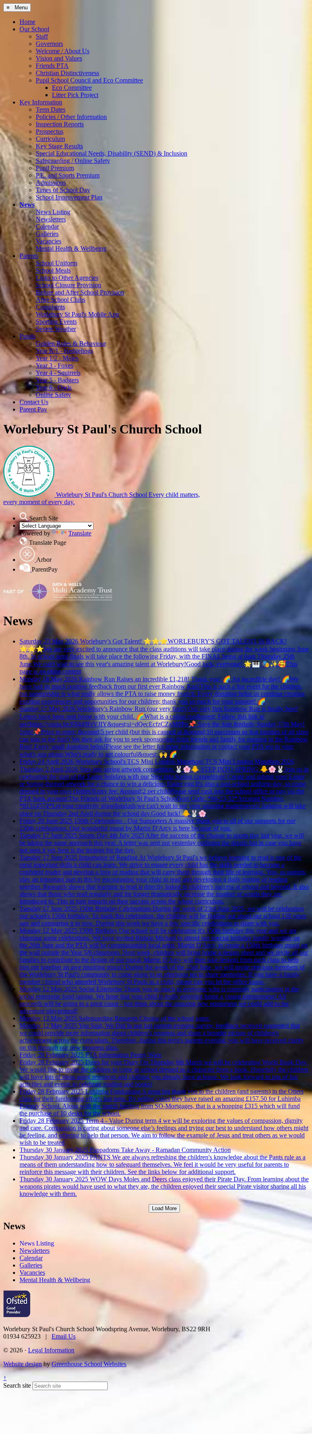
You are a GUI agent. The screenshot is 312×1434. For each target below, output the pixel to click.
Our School (34, 29)
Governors (49, 43)
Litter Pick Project (75, 94)
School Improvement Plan (69, 197)
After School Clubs (60, 299)
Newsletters (51, 219)
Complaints (50, 306)
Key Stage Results (59, 146)
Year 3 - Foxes (54, 365)
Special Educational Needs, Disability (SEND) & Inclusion (111, 153)
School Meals (53, 270)
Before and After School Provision (80, 292)
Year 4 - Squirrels (58, 372)
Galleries (47, 233)
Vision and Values (59, 58)
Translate (79, 533)
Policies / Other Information (71, 116)
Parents (29, 255)
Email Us (64, 1336)
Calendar (47, 226)
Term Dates (50, 109)
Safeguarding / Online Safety (73, 160)
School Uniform (56, 263)
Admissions (51, 182)
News (27, 204)
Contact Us (34, 402)
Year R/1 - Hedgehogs (64, 350)
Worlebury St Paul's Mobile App (77, 314)
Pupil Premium (55, 168)
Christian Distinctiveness (67, 72)
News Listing (53, 211)
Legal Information (51, 1350)
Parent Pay (33, 409)
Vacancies (48, 241)
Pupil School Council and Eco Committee (89, 80)
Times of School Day (63, 189)
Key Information (41, 102)
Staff (42, 36)
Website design (22, 1363)
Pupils (27, 336)
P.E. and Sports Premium (68, 175)
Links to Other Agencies (67, 277)
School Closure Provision (68, 285)
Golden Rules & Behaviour (71, 343)
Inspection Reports (60, 124)
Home (27, 21)
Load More (164, 1208)
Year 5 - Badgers (57, 380)
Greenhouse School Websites (89, 1363)
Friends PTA (52, 65)
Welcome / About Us (62, 51)
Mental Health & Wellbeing (71, 248)
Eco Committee (72, 87)
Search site (17, 1385)
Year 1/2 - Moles (57, 358)
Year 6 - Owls (54, 387)
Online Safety (53, 394)
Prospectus (49, 131)
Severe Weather (56, 328)
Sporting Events (56, 321)
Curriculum (50, 138)
